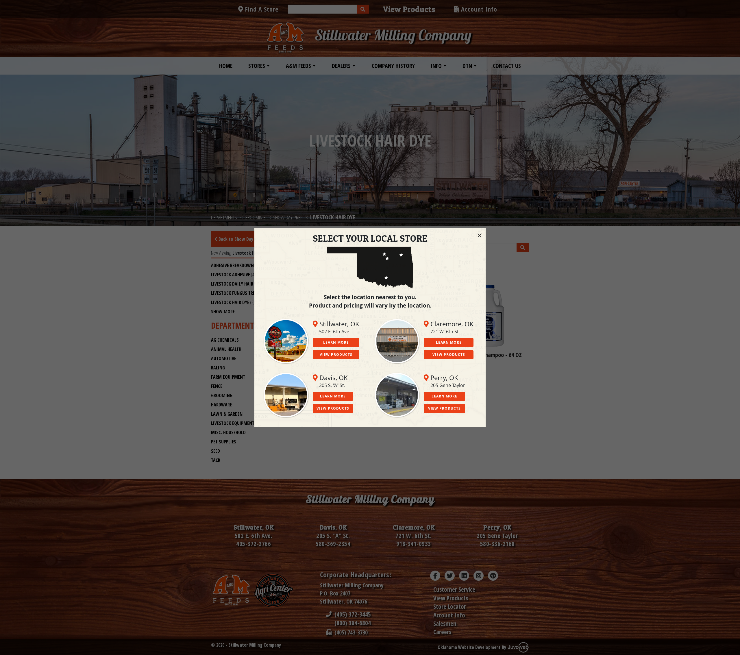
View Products (336, 354)
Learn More (336, 342)
